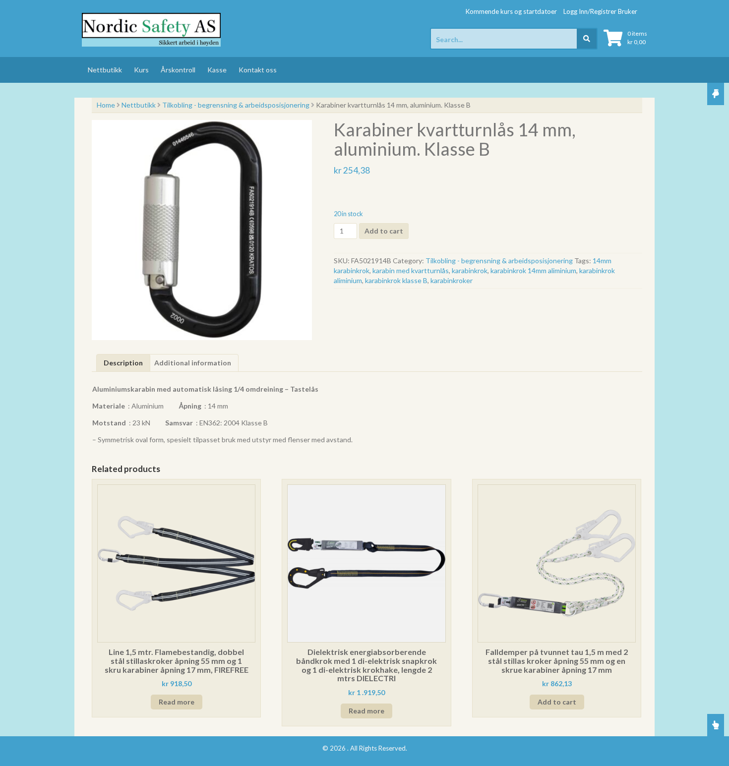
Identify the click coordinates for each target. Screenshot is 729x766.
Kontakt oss (258, 69)
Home (106, 105)
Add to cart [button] (557, 702)
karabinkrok (469, 270)
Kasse (217, 69)
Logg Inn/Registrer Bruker (600, 11)
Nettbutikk (105, 69)
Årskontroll (178, 69)
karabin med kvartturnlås (410, 270)
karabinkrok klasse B (396, 280)
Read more (176, 702)
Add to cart (383, 231)
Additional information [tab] (192, 362)
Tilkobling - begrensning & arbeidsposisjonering (235, 105)
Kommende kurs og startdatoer (511, 11)
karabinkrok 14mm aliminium (533, 270)
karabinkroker (451, 280)
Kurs (141, 69)
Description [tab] (123, 362)
